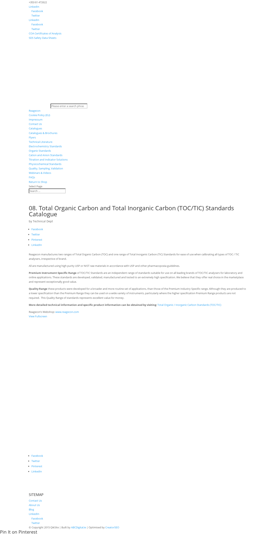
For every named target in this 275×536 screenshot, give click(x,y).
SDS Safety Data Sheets (42, 38)
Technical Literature (40, 142)
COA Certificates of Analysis (45, 33)
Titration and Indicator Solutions (48, 159)
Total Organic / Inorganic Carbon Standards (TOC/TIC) (189, 305)
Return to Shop (38, 182)
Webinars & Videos (40, 173)
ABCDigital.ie (78, 527)
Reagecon (34, 110)
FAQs (32, 177)
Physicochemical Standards (45, 164)
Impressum (35, 119)
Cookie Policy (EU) (39, 115)
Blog (31, 509)
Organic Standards (40, 151)
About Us (34, 505)
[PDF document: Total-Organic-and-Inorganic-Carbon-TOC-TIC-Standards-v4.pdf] (137, 386)
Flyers (32, 137)
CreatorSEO (112, 527)
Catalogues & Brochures (43, 133)
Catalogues (35, 128)
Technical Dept (43, 221)
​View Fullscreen (38, 316)
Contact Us (35, 124)
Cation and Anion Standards (45, 155)
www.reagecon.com (67, 312)
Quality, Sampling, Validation (46, 168)
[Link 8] (137, 101)
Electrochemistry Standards (45, 146)
